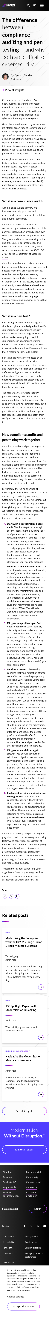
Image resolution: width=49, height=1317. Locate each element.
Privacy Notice (31, 1236)
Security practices (33, 1247)
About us (7, 1172)
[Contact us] (34, 5)
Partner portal (33, 1172)
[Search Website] (28, 5)
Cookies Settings (15, 1296)
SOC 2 (36, 250)
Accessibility (8, 1242)
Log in (37, 1208)
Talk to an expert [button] (24, 1149)
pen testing (12, 876)
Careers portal (33, 1182)
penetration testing (28, 322)
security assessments (18, 146)
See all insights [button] (24, 1111)
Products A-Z (9, 1182)
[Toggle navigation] (42, 5)
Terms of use (9, 1247)
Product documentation (11, 1194)
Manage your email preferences (34, 1255)
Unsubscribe (8, 1262)
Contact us (31, 1187)
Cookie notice (31, 1242)
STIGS (5, 257)
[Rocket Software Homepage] (9, 5)
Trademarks (8, 1253)
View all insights (14, 90)
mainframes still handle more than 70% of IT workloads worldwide (24, 608)
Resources (8, 1177)
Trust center (8, 1236)
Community (32, 1177)
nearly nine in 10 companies (22, 113)
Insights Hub (9, 1187)
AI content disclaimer (31, 1194)
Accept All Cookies (23, 1306)
